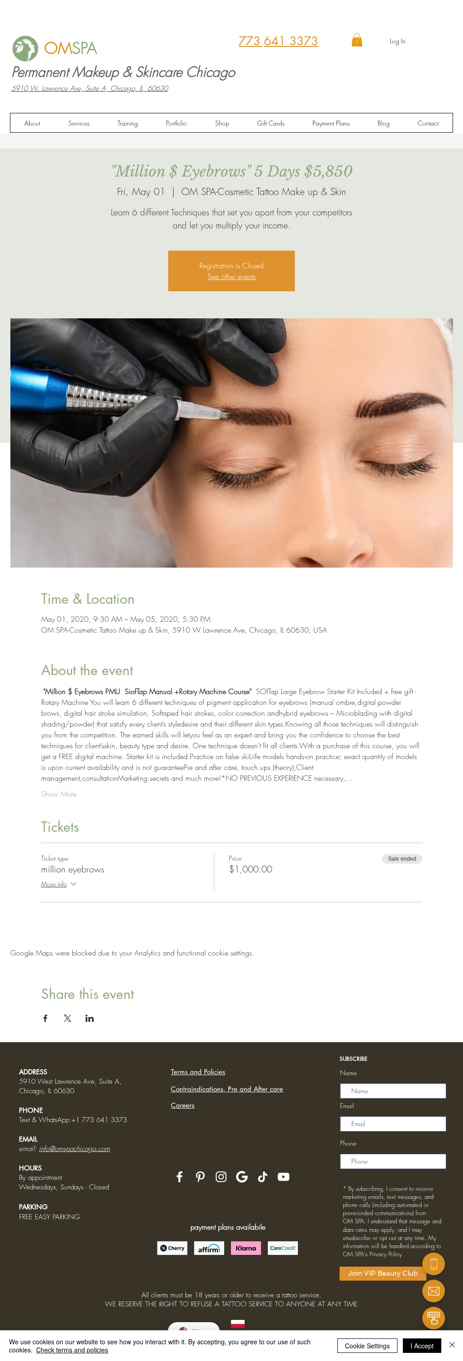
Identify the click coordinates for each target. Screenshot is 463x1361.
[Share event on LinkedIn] (89, 1018)
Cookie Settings (367, 1345)
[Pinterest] (200, 1177)
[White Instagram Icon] (221, 1177)
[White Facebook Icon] (179, 1177)
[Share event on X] (67, 1018)
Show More (58, 794)
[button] (357, 40)
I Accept (422, 1345)
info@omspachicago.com (74, 1148)
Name (348, 1073)
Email (347, 1106)
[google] (242, 1177)
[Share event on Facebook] (45, 1018)
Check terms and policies (72, 1349)
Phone (348, 1143)
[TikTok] (262, 1177)
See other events (232, 276)
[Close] (452, 1346)
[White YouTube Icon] (283, 1177)
